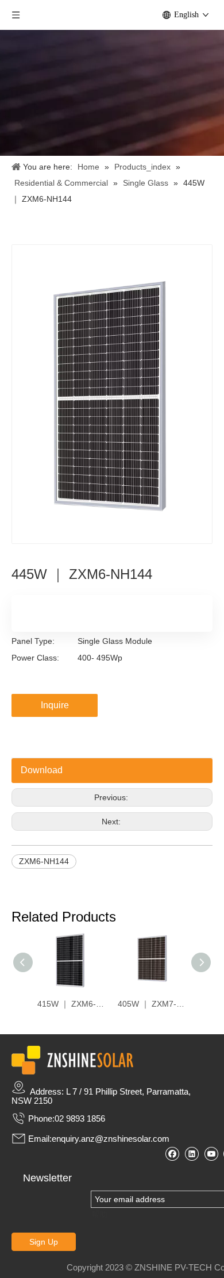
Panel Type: (33, 641)
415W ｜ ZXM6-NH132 (71, 1003)
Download (42, 770)
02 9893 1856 (80, 1118)
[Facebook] (172, 1153)
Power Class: (35, 657)
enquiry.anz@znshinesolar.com (110, 1138)
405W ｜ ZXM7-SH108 (152, 1003)
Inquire (55, 705)
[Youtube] (211, 1153)
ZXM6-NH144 (44, 861)
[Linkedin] (191, 1153)
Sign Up (43, 1241)
